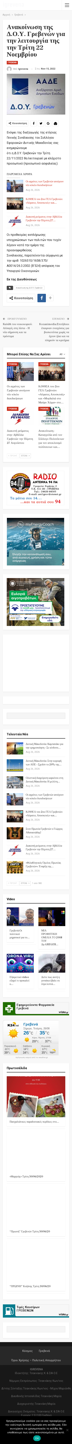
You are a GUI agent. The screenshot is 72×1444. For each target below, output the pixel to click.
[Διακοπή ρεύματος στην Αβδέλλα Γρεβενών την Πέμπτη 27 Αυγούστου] (15, 221)
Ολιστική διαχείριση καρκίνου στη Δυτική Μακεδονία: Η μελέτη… (44, 779)
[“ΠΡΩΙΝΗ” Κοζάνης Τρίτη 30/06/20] (36, 1261)
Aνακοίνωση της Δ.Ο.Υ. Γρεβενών (29, 288)
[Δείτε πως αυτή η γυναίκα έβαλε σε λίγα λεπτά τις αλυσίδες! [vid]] (51, 963)
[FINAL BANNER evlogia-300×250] (35, 601)
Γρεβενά (12, 62)
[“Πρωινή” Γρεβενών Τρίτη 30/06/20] (36, 1206)
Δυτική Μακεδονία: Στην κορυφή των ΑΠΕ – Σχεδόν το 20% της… (44, 762)
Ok (37, 1438)
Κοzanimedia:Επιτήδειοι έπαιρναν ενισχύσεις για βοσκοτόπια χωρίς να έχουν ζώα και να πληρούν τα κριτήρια (54, 332)
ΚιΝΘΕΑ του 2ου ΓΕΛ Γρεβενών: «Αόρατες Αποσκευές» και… (44, 201)
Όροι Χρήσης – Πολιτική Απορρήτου (36, 1360)
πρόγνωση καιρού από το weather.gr (32, 1057)
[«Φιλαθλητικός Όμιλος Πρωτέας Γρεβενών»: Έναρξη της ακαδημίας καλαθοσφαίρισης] (15, 867)
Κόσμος (27, 1351)
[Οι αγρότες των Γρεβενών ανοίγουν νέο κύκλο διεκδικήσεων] (15, 186)
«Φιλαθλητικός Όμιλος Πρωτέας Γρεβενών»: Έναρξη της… (43, 864)
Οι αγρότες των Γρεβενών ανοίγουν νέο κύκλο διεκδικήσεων (45, 183)
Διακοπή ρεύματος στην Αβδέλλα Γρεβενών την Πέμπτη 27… (44, 218)
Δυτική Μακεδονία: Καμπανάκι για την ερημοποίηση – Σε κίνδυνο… (44, 745)
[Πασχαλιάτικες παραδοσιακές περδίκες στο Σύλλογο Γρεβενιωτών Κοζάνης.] (36, 1096)
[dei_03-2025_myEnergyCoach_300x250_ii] (35, 541)
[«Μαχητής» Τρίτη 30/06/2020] (36, 1151)
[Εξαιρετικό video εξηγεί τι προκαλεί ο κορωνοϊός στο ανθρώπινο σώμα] (20, 963)
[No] (67, 1430)
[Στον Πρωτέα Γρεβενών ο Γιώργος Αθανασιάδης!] (15, 833)
